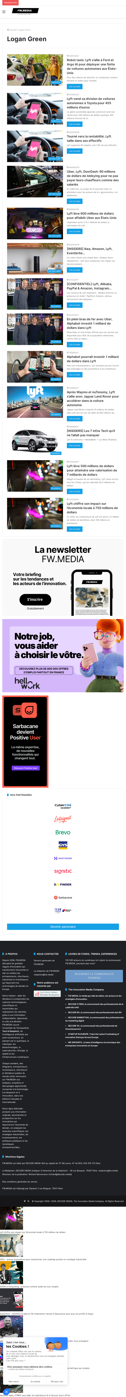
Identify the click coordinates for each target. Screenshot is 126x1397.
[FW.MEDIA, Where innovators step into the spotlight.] (25, 12)
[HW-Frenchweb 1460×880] (63, 691)
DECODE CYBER (76, 1004)
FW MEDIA (73, 996)
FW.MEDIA (21, 960)
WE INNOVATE (75, 1042)
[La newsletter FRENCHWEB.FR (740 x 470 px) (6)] (63, 615)
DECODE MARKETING (78, 1017)
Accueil (12, 30)
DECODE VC (74, 1026)
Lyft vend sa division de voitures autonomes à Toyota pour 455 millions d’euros (91, 103)
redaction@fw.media (43, 974)
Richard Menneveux (38, 1174)
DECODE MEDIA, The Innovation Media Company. (80, 1201)
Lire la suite (74, 86)
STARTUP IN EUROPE (78, 1034)
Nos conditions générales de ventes (19, 1181)
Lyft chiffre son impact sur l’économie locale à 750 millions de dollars (92, 508)
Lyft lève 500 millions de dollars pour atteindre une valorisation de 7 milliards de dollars (92, 470)
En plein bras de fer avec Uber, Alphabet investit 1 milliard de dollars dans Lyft (89, 323)
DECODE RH (74, 1012)
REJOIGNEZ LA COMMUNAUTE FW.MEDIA (94, 976)
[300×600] (25, 787)
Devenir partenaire (63, 926)
